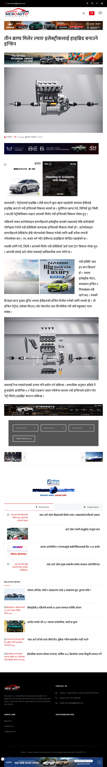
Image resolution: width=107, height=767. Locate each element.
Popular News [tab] (93, 507)
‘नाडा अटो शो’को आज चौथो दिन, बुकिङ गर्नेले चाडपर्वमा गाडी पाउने (57, 640)
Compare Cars (10, 731)
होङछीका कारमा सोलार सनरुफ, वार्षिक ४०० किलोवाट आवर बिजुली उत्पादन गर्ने (64, 654)
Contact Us (8, 726)
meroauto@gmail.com (74, 703)
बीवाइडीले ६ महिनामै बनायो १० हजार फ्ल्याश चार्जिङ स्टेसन (54, 608)
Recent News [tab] (43, 507)
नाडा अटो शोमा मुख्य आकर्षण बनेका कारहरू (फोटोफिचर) (73, 565)
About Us (8, 721)
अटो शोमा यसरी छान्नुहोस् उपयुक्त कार (82, 530)
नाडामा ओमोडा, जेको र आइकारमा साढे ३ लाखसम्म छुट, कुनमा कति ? (59, 590)
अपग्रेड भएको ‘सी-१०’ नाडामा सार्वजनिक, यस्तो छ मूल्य (52, 622)
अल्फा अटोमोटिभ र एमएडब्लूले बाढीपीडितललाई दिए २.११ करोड (70, 547)
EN (91, 13)
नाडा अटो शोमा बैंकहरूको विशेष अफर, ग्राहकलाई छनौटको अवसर (69, 515)
